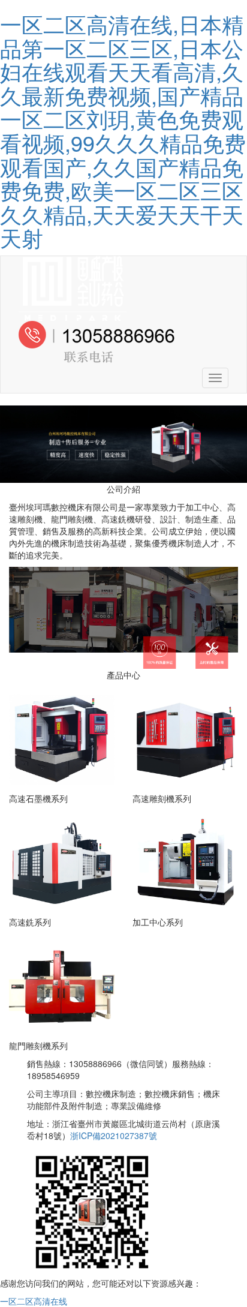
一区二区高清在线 (33, 1301)
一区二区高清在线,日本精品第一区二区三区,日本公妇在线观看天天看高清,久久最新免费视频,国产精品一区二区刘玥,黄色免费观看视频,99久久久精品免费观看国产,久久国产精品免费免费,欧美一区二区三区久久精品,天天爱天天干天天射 (123, 130)
